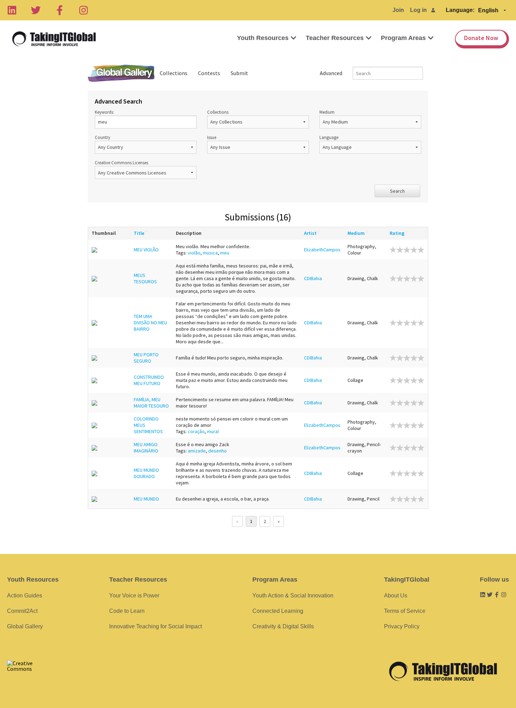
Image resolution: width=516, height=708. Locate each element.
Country (102, 137)
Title (139, 233)
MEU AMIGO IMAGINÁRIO (146, 447)
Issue (211, 137)
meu (224, 253)
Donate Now (481, 38)
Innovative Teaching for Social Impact (155, 626)
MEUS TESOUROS (145, 278)
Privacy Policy (401, 626)
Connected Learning (277, 611)
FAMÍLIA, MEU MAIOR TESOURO (151, 402)
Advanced (331, 73)
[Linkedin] (12, 10)
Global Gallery (121, 73)
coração (196, 431)
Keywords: (104, 112)
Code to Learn (127, 611)
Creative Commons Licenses (121, 162)
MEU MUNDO (146, 499)
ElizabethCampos (322, 249)
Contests (209, 73)
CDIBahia (313, 278)
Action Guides (24, 595)
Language (328, 137)
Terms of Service (404, 611)
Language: (460, 10)
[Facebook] (60, 10)
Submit (239, 73)
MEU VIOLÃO (146, 249)
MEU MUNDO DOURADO (146, 473)
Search (397, 191)
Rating (397, 233)
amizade (197, 451)
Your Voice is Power (134, 595)
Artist (310, 233)
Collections (173, 73)
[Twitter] (36, 10)
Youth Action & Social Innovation (292, 595)
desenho (217, 451)
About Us (395, 595)
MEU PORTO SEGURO (146, 357)
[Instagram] (83, 10)
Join (398, 10)
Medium (327, 112)
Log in (418, 10)
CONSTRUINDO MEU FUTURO (149, 380)
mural (213, 431)
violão (194, 253)
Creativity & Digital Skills (283, 626)
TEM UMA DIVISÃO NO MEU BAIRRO (150, 322)
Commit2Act (22, 611)
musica (210, 253)
